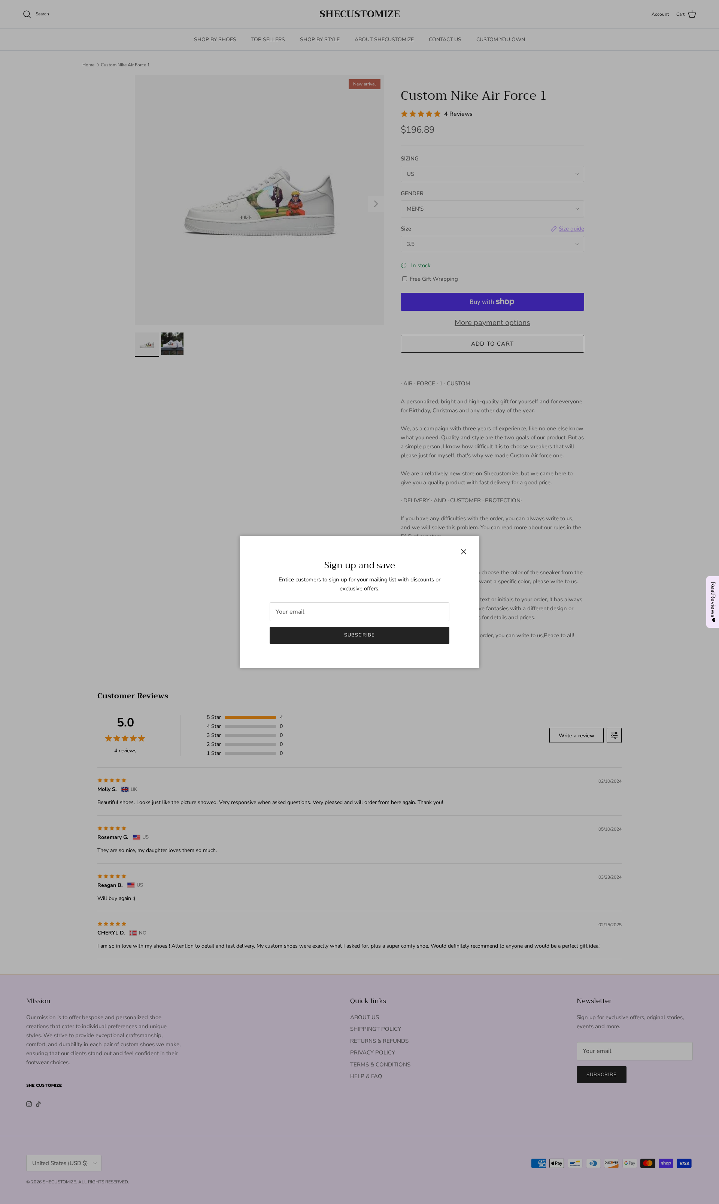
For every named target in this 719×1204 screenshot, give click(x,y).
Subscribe (359, 635)
